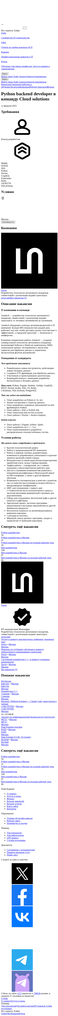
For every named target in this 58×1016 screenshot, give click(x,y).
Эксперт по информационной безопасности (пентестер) (28, 717)
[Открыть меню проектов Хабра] (2, 24)
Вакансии (6, 84)
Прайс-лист (12, 855)
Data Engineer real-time (11, 727)
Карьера (15, 1013)
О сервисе (11, 793)
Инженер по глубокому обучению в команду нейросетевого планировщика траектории (22, 650)
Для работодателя (15, 835)
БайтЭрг (5, 684)
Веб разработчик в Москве (14, 553)
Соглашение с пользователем (21, 850)
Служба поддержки (16, 840)
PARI (3, 729)
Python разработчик (10, 532)
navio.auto (5, 298)
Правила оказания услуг (18, 852)
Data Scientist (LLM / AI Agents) (16, 737)
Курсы (22, 1013)
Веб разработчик (9, 547)
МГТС (4, 719)
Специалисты (17, 84)
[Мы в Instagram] (22, 948)
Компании (25, 87)
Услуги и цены (14, 796)
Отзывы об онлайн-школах (20, 818)
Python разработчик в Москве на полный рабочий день (27, 542)
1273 (19, 993)
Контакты (11, 809)
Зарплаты (42, 87)
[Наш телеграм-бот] (22, 991)
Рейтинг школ (13, 821)
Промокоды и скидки (17, 823)
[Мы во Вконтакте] (22, 926)
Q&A (8, 1013)
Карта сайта (12, 806)
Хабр (3, 1013)
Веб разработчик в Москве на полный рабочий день (26, 558)
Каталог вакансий (15, 801)
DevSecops (6, 681)
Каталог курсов (14, 804)
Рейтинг (34, 87)
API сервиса (12, 838)
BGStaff (5, 739)
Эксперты (15, 87)
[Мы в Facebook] (22, 905)
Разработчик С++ (9, 691)
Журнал (50, 87)
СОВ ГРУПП (7, 706)
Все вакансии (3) (18, 298)
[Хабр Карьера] (12, 28)
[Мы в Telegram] (22, 969)
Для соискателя (14, 833)
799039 (37, 993)
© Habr (4, 998)
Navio (4, 290)
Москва (12, 644)
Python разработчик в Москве (15, 537)
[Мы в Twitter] (22, 883)
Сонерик (5, 694)
